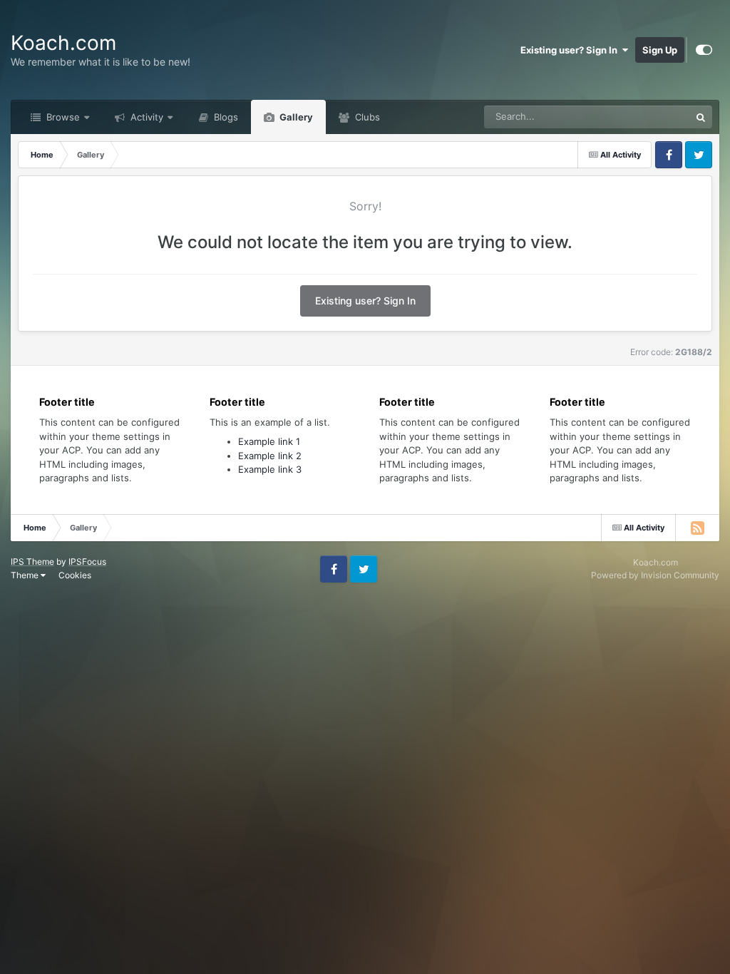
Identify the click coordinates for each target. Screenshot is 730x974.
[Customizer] (704, 50)
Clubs (366, 117)
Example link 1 (269, 441)
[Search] (700, 117)
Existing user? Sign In (571, 50)
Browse (61, 117)
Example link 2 (270, 455)
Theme (26, 575)
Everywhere (646, 116)
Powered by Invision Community (655, 575)
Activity (145, 117)
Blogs (224, 117)
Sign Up (659, 50)
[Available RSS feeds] (697, 527)
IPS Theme (32, 561)
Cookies (74, 575)
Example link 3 (270, 469)
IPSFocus (87, 561)
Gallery (295, 117)
